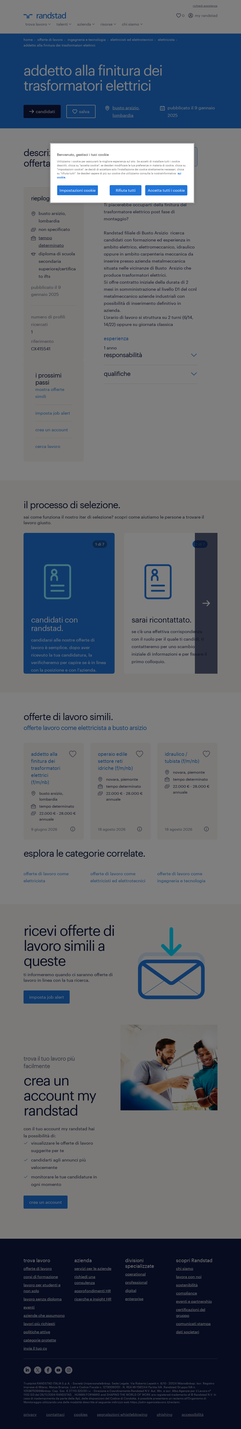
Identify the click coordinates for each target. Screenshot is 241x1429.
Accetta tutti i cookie (166, 190)
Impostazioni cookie (78, 190)
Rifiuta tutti (126, 190)
